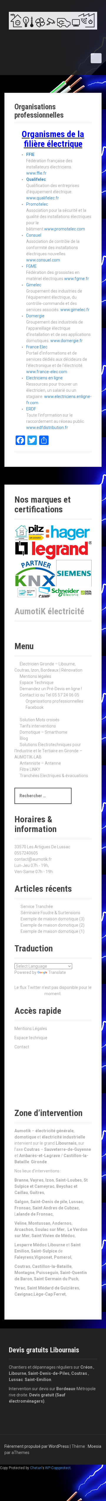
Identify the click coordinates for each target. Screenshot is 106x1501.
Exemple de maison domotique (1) (53, 931)
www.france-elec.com (46, 371)
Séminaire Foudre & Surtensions (50, 912)
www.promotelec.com (64, 229)
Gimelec (33, 284)
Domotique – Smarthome (43, 732)
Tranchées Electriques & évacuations (54, 775)
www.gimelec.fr (75, 309)
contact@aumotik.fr (33, 859)
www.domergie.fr (66, 340)
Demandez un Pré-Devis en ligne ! (51, 688)
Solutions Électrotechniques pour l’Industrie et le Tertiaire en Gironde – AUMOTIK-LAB (48, 750)
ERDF (31, 409)
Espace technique (30, 1037)
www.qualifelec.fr (42, 198)
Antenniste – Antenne (40, 763)
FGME (31, 266)
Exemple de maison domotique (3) (53, 919)
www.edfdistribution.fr (47, 427)
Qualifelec (36, 179)
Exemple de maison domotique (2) (53, 925)
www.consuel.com (43, 260)
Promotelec (37, 204)
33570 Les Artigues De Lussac (42, 846)
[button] (21, 532)
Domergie (35, 315)
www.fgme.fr (76, 278)
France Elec (36, 347)
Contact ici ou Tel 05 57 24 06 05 (49, 695)
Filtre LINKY (30, 769)
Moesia (94, 1446)
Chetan (36, 1468)
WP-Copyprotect (58, 1468)
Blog (24, 738)
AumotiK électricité (49, 611)
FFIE (30, 154)
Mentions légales (35, 676)
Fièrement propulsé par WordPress (36, 1446)
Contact (21, 1046)
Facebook (35, 707)
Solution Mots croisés (39, 719)
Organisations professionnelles (54, 701)
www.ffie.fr (36, 173)
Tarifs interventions (38, 726)
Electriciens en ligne (44, 378)
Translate (57, 972)
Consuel (33, 235)
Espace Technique (37, 682)
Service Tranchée (37, 906)
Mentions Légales (30, 1028)
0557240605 (26, 853)
